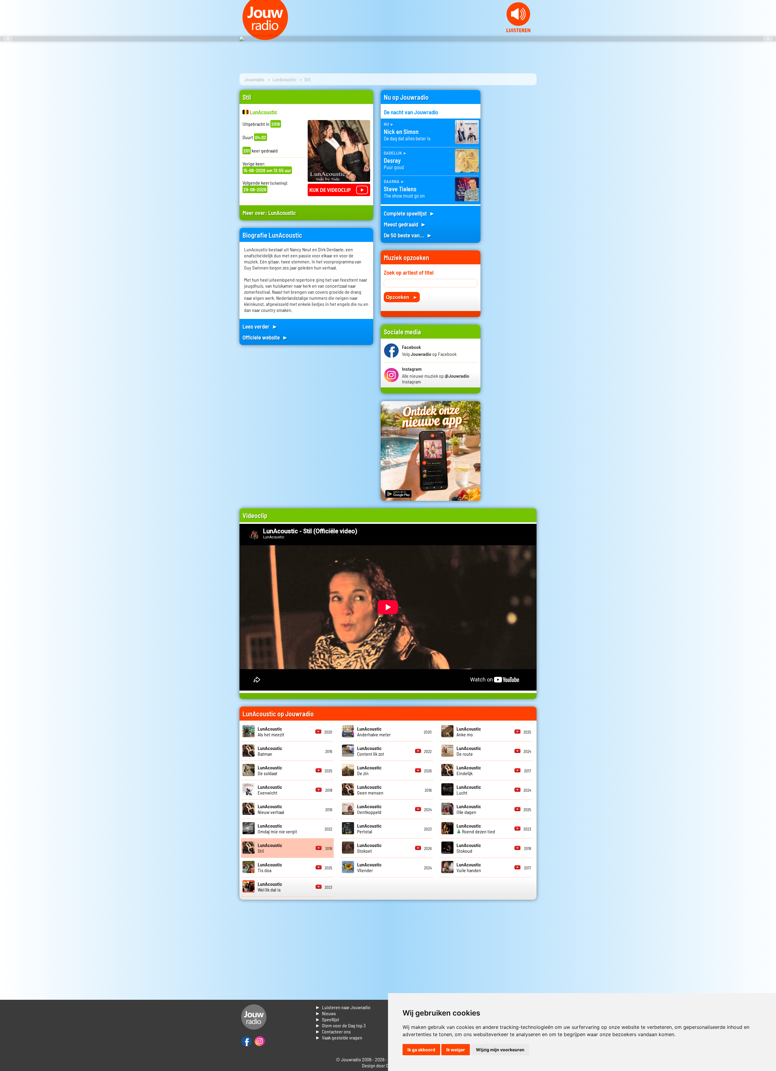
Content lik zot (370, 751)
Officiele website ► (265, 337)
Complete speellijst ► (409, 213)
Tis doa (270, 867)
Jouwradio (254, 79)
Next (768, 39)
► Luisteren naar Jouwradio (342, 1007)
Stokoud (469, 848)
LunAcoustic (284, 79)
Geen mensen (370, 789)
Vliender (369, 867)
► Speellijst (327, 1019)
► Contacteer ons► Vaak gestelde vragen (338, 1034)
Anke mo (469, 731)
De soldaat (270, 770)
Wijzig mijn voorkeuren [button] (500, 1049)
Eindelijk (469, 770)
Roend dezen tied (476, 828)
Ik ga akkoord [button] (421, 1049)
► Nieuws (325, 1013)
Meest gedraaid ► (405, 224)
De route (469, 751)
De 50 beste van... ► (408, 235)
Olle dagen (469, 809)
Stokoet (369, 848)
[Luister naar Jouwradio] (518, 30)
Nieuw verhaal (271, 809)
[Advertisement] (512, 181)
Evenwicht (270, 789)
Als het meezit (271, 731)
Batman (270, 751)
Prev (8, 39)
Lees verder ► (260, 326)
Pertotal (369, 828)
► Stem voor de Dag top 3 (340, 1025)
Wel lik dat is (270, 886)
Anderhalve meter (374, 731)
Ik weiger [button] (455, 1049)
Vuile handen (469, 867)
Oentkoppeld (369, 809)
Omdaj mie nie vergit (277, 828)
